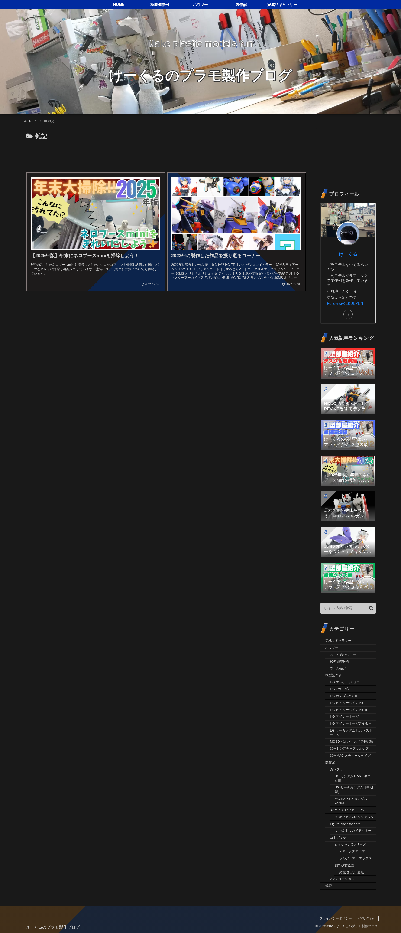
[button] (371, 608)
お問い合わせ (366, 918)
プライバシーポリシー (335, 918)
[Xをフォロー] (348, 314)
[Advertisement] (165, 154)
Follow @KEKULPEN (345, 303)
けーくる (348, 254)
